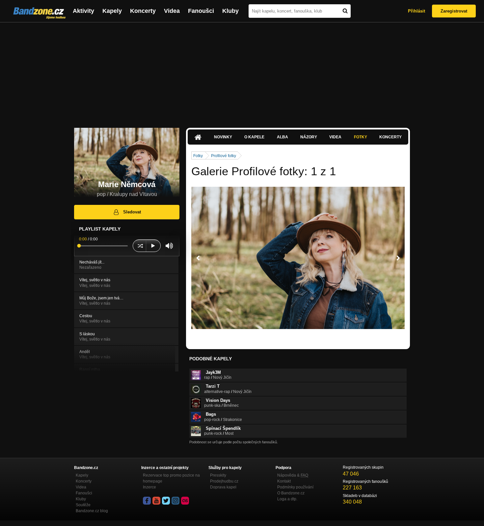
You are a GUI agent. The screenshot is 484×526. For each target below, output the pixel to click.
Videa (172, 11)
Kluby (230, 11)
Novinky (223, 137)
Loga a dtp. (287, 499)
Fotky (360, 137)
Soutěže (83, 505)
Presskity (218, 475)
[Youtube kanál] (156, 501)
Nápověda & (292, 475)
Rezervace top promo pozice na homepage (171, 478)
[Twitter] (166, 501)
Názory (308, 137)
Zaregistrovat (454, 11)
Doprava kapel (223, 487)
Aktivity (83, 11)
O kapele (254, 137)
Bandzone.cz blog (92, 511)
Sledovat (132, 211)
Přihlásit (416, 11)
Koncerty (143, 11)
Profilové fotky (223, 155)
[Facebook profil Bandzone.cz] (147, 501)
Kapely (112, 11)
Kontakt (284, 481)
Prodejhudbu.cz (224, 481)
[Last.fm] (185, 501)
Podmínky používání (295, 487)
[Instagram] (175, 501)
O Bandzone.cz (291, 493)
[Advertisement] (242, 72)
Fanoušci (201, 11)
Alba (282, 137)
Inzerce (149, 487)
